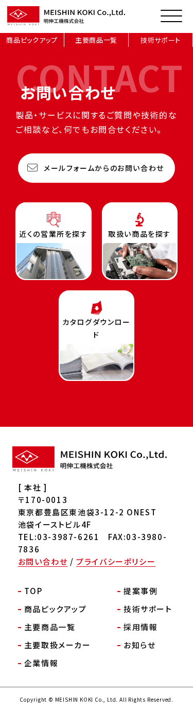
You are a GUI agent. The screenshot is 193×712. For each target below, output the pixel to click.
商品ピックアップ (31, 40)
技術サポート (161, 40)
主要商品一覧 (96, 40)
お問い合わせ (43, 561)
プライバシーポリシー (115, 561)
